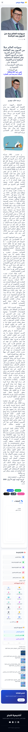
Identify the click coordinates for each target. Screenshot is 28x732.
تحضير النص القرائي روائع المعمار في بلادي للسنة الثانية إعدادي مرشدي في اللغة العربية (15, 665)
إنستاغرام (20, 494)
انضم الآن (21, 700)
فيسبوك (9, 490)
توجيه (8, 642)
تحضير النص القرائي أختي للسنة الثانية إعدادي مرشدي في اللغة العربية (14, 672)
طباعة (5, 494)
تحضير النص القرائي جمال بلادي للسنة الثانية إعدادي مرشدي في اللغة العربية (14, 657)
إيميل (12, 494)
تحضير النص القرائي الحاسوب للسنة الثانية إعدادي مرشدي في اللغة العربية (15, 680)
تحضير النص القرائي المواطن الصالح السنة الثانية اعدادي (15, 649)
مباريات (19, 642)
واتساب (17, 490)
